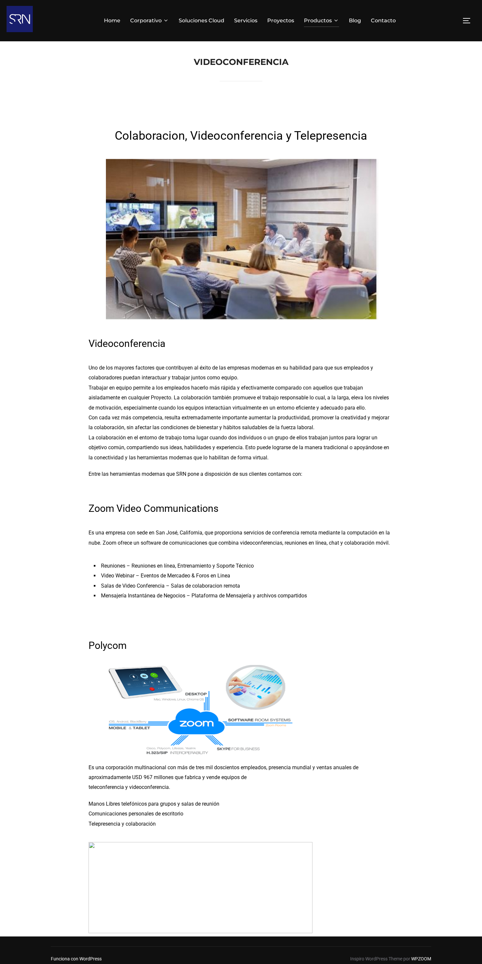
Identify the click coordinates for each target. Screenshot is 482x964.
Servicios (245, 20)
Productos (318, 20)
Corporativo (146, 20)
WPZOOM (421, 958)
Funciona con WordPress (76, 958)
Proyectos (280, 20)
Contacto (383, 20)
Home (112, 20)
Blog (355, 20)
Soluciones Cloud (201, 20)
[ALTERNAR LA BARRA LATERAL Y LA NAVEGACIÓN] (468, 20)
